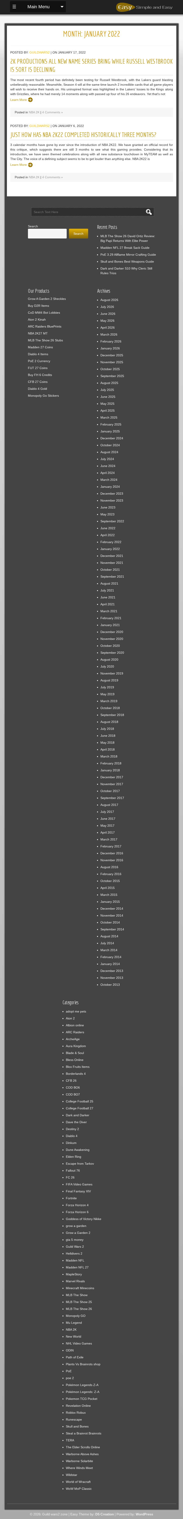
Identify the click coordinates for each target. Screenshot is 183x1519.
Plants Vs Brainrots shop (83, 1364)
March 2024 (108, 479)
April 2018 (107, 749)
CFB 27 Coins (38, 382)
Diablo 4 (71, 1136)
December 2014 (111, 908)
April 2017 (107, 832)
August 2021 (109, 583)
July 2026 (107, 307)
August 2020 (109, 659)
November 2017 (111, 784)
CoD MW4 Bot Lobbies (44, 312)
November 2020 (111, 639)
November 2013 (111, 977)
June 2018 (107, 735)
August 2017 (109, 805)
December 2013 (111, 971)
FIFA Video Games (79, 1184)
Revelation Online (78, 1405)
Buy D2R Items (38, 305)
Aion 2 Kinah (37, 319)
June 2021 (107, 597)
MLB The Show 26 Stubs (45, 340)
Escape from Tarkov (80, 1163)
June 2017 (107, 818)
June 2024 (107, 466)
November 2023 (111, 500)
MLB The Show (76, 1295)
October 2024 (110, 445)
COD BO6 (73, 1087)
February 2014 (110, 957)
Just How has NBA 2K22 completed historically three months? (83, 134)
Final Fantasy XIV (78, 1191)
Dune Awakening (77, 1150)
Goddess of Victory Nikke (83, 1219)
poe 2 (70, 1378)
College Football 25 (79, 1101)
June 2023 (107, 507)
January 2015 (110, 901)
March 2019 (108, 701)
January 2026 (110, 348)
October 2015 (110, 881)
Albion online (75, 1025)
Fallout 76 (73, 1170)
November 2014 (111, 915)
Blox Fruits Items (77, 1067)
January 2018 (110, 770)
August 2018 (109, 722)
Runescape (74, 1419)
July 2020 (107, 666)
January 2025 (110, 431)
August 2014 (109, 936)
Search (33, 226)
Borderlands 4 (76, 1073)
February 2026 (110, 341)
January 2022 (110, 549)
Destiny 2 (72, 1129)
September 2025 (112, 376)
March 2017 (108, 839)
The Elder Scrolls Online (83, 1447)
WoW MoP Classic (79, 1488)
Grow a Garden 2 (78, 1233)
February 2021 (110, 618)
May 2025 (107, 403)
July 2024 (107, 459)
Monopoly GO (75, 1316)
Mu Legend (74, 1322)
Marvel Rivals (75, 1281)
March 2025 (108, 417)
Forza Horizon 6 (77, 1212)
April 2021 (107, 604)
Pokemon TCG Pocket (81, 1399)
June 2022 (107, 528)
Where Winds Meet (79, 1468)
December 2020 (111, 632)
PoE (69, 1371)
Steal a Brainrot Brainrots (83, 1433)
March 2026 (108, 334)
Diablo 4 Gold (37, 388)
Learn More (18, 100)
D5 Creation (104, 1514)
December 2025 (111, 355)
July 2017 (107, 811)
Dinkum (71, 1143)
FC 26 (70, 1177)
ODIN (70, 1350)
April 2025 (107, 410)
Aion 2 (70, 1018)
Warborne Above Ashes (82, 1454)
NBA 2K (34, 112)
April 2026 (107, 327)
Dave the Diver (76, 1122)
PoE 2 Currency (39, 361)
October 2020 (110, 645)
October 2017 (110, 791)
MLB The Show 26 (79, 1309)
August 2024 (109, 452)
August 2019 (109, 680)
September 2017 (112, 798)
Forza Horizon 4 (77, 1205)
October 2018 (110, 708)
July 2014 (107, 943)
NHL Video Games (79, 1343)
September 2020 (112, 652)
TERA (70, 1440)
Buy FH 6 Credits (40, 375)
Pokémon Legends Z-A (82, 1385)
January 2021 (110, 625)
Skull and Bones (77, 1426)
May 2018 (107, 742)
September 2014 (112, 929)
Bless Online (74, 1060)
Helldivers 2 (74, 1253)
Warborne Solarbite (79, 1461)
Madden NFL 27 (77, 1267)
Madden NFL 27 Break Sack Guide (125, 247)
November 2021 (111, 562)
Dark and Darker (77, 1115)
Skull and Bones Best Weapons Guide (127, 261)
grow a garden (76, 1226)
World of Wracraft (78, 1482)
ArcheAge (73, 1039)
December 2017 (111, 777)
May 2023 (107, 514)
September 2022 (112, 521)
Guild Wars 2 (75, 1246)
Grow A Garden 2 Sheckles (47, 299)
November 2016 (111, 860)
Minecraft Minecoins (80, 1288)
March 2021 (108, 611)
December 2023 (111, 493)
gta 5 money (74, 1239)
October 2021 (110, 569)
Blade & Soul (75, 1053)
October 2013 (110, 984)
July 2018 (107, 728)
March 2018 (108, 756)
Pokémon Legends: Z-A (82, 1392)
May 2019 (107, 694)
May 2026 (107, 320)
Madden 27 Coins (40, 347)
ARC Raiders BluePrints (44, 326)
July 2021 (107, 590)
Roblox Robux (76, 1412)
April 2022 (107, 535)
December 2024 (111, 438)
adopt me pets (76, 1011)
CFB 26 (71, 1080)
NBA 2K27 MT (38, 333)
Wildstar (71, 1475)
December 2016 (111, 853)
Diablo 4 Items (38, 354)
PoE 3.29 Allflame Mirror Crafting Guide (128, 254)
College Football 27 (79, 1108)
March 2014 (108, 950)
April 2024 (107, 473)
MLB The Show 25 (79, 1302)
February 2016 (110, 874)
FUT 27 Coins (38, 368)
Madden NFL (75, 1260)
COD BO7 (73, 1094)
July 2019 (107, 687)
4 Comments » (52, 112)
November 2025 (111, 362)
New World (73, 1336)
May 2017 (107, 825)
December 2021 (111, 556)
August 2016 (109, 867)
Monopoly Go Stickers (43, 395)
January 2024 (110, 486)
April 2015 (107, 888)
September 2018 (112, 715)
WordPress (144, 1514)
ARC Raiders (75, 1032)
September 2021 (112, 576)
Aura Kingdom (76, 1046)
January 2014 (110, 964)
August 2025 (109, 383)
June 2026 (107, 313)
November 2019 (111, 673)
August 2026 (109, 300)
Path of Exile (74, 1357)
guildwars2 (39, 52)
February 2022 (110, 542)
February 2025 (110, 424)
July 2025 (107, 390)
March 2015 (108, 894)
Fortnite (71, 1198)
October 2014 (110, 922)
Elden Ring (73, 1156)
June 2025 (107, 396)
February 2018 (110, 763)
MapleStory (74, 1274)
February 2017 (110, 846)
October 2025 (110, 369)
